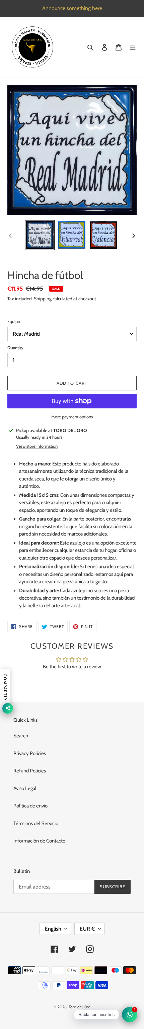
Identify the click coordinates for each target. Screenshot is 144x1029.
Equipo (13, 321)
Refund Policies (29, 771)
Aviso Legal (25, 788)
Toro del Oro (79, 1006)
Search (20, 736)
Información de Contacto (39, 841)
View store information (37, 446)
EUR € (87, 929)
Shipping (43, 299)
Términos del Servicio (35, 823)
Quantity (15, 347)
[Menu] (133, 47)
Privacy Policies (29, 753)
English (53, 929)
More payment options (72, 416)
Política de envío (30, 806)
